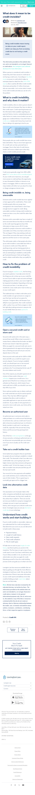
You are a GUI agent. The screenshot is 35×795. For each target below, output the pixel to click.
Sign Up (17, 653)
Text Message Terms (17, 768)
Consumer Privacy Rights (17, 758)
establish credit (17, 271)
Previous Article (12, 629)
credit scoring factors (18, 436)
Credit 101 (12, 617)
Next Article (23, 629)
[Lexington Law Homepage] (11, 6)
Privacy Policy (18, 751)
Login (23, 5)
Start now (31, 2)
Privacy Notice (17, 754)
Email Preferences (18, 772)
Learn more (22, 579)
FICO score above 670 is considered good (19, 174)
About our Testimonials (17, 779)
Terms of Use (18, 747)
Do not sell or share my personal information (17, 765)
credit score (6, 121)
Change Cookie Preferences (17, 761)
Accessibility (17, 775)
